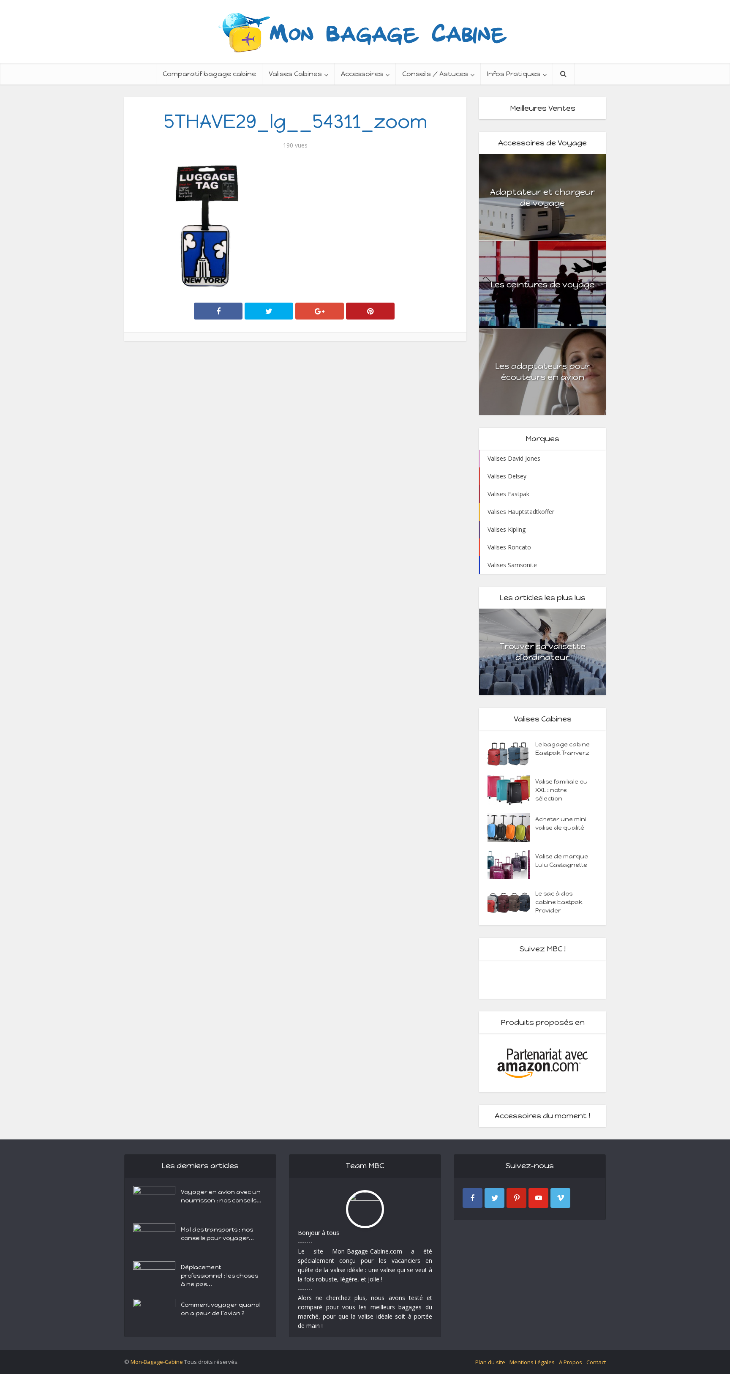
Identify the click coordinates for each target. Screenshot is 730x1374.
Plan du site (490, 1362)
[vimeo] (560, 1198)
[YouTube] (538, 1198)
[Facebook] (472, 1198)
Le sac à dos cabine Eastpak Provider (559, 902)
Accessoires (362, 74)
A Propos (570, 1362)
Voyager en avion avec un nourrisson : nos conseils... (221, 1196)
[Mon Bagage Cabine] (365, 31)
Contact (596, 1362)
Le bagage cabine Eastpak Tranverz (562, 749)
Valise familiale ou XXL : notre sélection (561, 790)
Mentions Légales (532, 1362)
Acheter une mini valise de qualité (560, 823)
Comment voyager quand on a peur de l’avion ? (220, 1309)
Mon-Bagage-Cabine (157, 1362)
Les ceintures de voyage (542, 284)
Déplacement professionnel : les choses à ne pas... (219, 1276)
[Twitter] (494, 1198)
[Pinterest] (516, 1198)
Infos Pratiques (513, 74)
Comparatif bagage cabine (209, 74)
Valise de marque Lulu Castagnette (561, 861)
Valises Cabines (295, 74)
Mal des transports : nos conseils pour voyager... (217, 1234)
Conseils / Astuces (435, 74)
